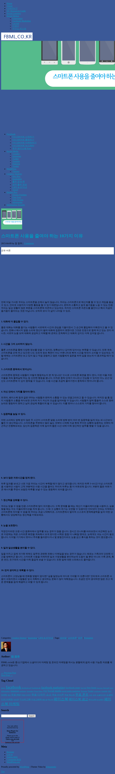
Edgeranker (17, 18)
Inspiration (17, 179)
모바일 (63, 638)
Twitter (15, 159)
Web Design (17, 200)
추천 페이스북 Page (21, 148)
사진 (90, 695)
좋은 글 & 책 (18, 181)
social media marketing (71, 691)
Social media (54, 690)
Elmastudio (51, 767)
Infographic (17, 202)
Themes (15, 171)
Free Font (16, 197)
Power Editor (38, 691)
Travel (15, 190)
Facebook (11, 134)
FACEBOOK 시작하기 (23, 137)
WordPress (11, 169)
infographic (5, 691)
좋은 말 (44, 699)
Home (9, 3)
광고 (109, 691)
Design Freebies (19, 195)
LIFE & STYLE (19, 187)
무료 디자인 (26, 695)
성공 (94, 695)
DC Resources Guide (16, 11)
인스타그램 (25, 699)
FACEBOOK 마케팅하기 (24, 142)
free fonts (91, 687)
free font (83, 688)
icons (111, 688)
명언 (9, 695)
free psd (106, 688)
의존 (80, 638)
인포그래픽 (36, 699)
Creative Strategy (14, 174)
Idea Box (16, 176)
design (3, 688)
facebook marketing (53, 687)
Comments (29, 243)
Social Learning (14, 13)
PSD (45, 691)
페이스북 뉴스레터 (96, 700)
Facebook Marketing (21, 21)
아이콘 (16, 700)
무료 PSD (16, 695)
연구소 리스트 (19, 28)
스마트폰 (72, 638)
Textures (84, 691)
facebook (13, 687)
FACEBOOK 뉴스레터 (23, 145)
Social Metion (13, 16)
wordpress (97, 691)
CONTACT (12, 8)
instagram (15, 691)
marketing (23, 691)
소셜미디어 (101, 695)
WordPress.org (13, 762)
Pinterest (16, 164)
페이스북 (61, 699)
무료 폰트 (81, 694)
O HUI (15, 26)
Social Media (12, 151)
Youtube (16, 161)
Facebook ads (36, 688)
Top (3, 771)
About (9, 6)
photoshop (30, 691)
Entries (12, 757)
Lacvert (15, 23)
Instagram (16, 156)
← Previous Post (8, 673)
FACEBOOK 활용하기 (23, 140)
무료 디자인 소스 (41, 694)
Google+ (16, 154)
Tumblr (15, 166)
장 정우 (15, 656)
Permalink (88, 638)
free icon (100, 688)
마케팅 (4, 695)
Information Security (16, 205)
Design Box (12, 192)
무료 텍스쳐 (69, 695)
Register (10, 752)
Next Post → (7, 675)
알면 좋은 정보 (19, 184)
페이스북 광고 (78, 699)
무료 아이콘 (58, 695)
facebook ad (26, 688)
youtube (104, 691)
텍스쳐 (50, 700)
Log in (10, 754)
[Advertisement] (57, 111)
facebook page (72, 687)
